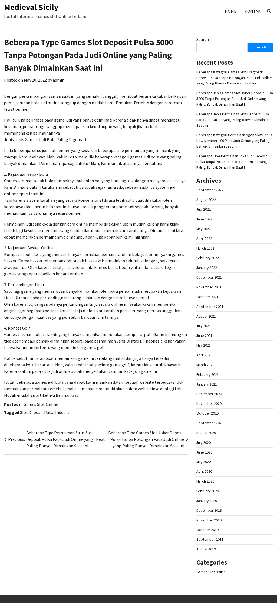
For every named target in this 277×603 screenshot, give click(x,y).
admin (58, 80)
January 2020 (206, 500)
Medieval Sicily (31, 7)
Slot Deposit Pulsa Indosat (45, 412)
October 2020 (207, 413)
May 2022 (203, 228)
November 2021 (209, 287)
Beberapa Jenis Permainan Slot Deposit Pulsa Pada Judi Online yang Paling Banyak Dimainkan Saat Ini (233, 120)
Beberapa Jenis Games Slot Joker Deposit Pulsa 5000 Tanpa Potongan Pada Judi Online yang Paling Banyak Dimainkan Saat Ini (234, 98)
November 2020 (209, 403)
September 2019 (209, 539)
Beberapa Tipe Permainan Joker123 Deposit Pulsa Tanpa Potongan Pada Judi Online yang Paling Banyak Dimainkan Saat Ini (231, 162)
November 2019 (209, 520)
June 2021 (204, 335)
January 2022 (206, 267)
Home (230, 11)
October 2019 (207, 529)
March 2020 (205, 481)
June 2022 (204, 219)
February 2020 (207, 490)
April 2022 (204, 238)
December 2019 (209, 510)
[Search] (269, 11)
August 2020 (206, 432)
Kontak (253, 11)
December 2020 (209, 393)
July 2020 (203, 442)
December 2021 (209, 277)
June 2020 (204, 452)
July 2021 (203, 325)
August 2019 (206, 549)
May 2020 (203, 461)
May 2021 (203, 345)
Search (202, 39)
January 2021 (206, 384)
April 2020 (204, 471)
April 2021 (204, 355)
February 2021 (207, 374)
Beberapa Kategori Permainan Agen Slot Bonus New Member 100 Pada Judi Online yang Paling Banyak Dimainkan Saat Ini (234, 140)
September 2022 (209, 189)
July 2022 (203, 209)
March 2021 (205, 364)
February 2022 (207, 257)
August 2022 (206, 199)
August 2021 (206, 316)
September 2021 (209, 306)
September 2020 (209, 423)
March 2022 (205, 248)
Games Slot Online (41, 404)
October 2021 (207, 296)
